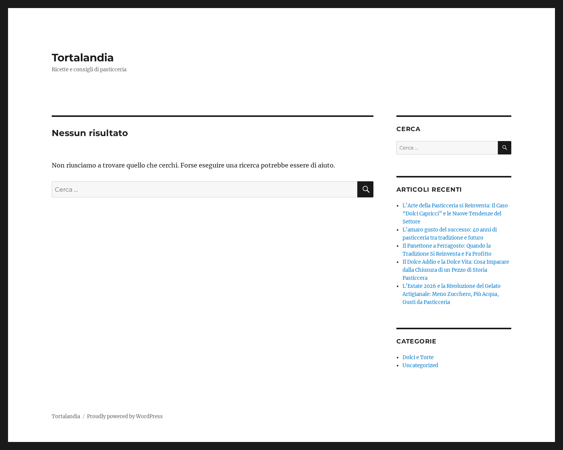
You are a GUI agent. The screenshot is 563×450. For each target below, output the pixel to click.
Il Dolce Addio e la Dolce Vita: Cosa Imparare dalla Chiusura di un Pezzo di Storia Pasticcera (456, 270)
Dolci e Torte (418, 357)
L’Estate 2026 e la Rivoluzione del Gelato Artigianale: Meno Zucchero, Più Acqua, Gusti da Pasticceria (452, 294)
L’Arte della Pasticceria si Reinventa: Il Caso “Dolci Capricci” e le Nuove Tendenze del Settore (455, 213)
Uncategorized (420, 365)
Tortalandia (83, 57)
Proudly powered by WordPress (125, 416)
